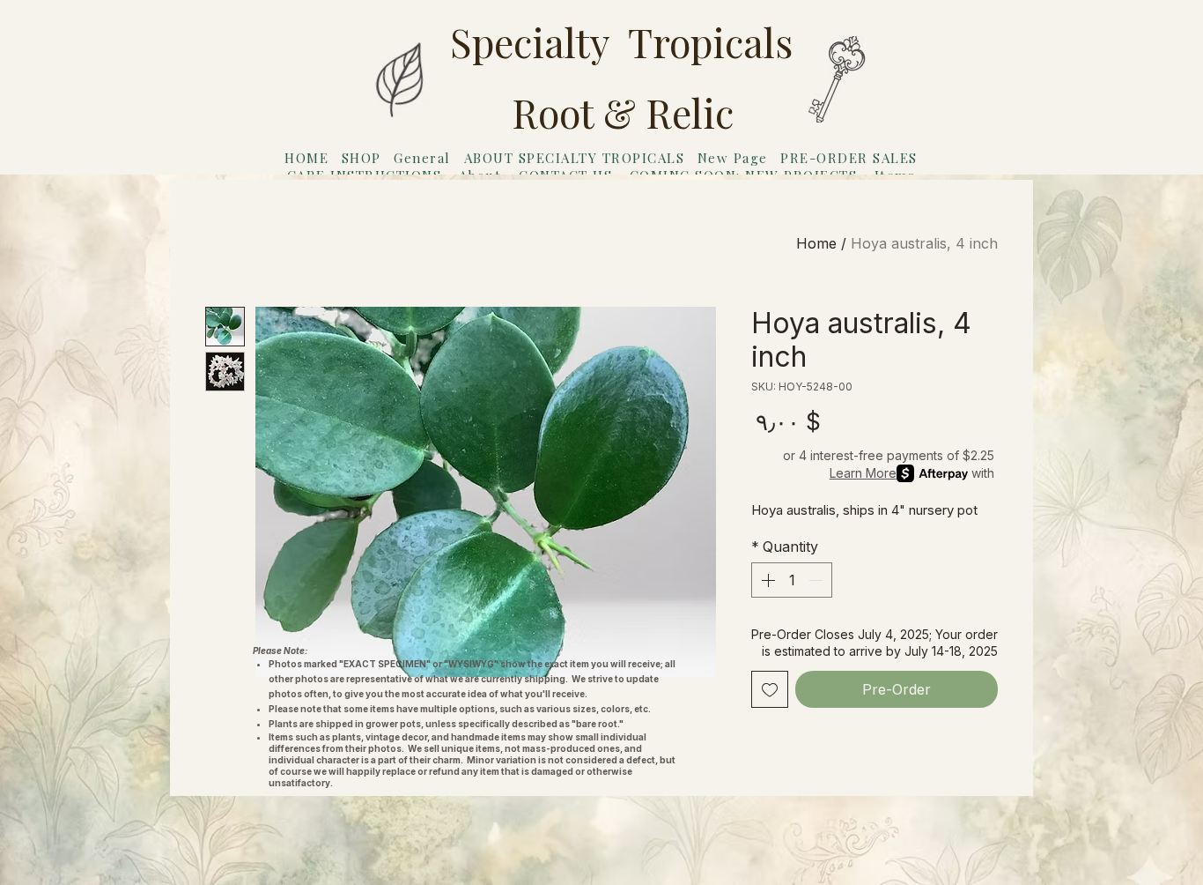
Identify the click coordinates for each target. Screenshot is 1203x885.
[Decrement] (817, 580)
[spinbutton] (792, 580)
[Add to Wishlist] (769, 689)
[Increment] (766, 580)
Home (816, 243)
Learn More (863, 472)
